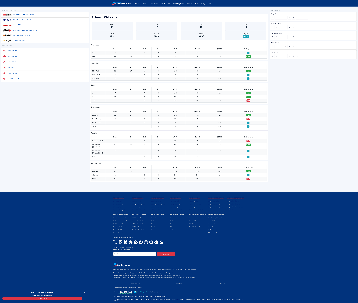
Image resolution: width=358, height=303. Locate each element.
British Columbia (174, 227)
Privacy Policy (179, 283)
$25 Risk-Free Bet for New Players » (24, 20)
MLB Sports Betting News (176, 204)
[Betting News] (119, 3)
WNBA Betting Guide (156, 207)
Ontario (172, 218)
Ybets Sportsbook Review (119, 224)
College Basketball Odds (233, 201)
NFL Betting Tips (117, 207)
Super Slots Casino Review (138, 229)
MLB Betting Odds (174, 201)
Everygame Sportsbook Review (120, 227)
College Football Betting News (215, 204)
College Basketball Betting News (234, 204)
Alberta (172, 224)
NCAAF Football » (13, 73)
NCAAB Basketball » (14, 79)
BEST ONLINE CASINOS (139, 215)
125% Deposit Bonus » (19, 40)
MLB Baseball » (12, 62)
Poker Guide (192, 224)
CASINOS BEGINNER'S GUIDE (197, 215)
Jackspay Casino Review (138, 221)
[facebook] (141, 242)
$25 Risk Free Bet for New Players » (24, 15)
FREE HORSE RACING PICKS (216, 215)
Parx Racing (274, 43)
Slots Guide (191, 218)
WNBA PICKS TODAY (157, 198)
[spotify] (136, 242)
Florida (153, 221)
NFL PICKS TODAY (118, 198)
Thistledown (275, 52)
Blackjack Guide (193, 221)
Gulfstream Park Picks (213, 232)
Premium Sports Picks (118, 229)
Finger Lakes (275, 14)
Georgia (153, 227)
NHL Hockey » (12, 67)
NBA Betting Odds (136, 201)
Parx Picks (210, 229)
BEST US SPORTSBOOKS (120, 215)
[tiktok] (130, 242)
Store (210, 4)
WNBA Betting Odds (156, 201)
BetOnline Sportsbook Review (120, 221)
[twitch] (120, 242)
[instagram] (146, 242)
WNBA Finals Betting (156, 210)
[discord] (156, 242)
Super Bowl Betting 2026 (119, 210)
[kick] (125, 242)
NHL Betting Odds (193, 201)
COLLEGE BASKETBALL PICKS (235, 198)
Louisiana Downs (276, 33)
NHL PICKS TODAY (194, 198)
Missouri (153, 229)
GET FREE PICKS (42, 298)
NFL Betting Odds (117, 201)
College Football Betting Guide (215, 207)
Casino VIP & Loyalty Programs (196, 227)
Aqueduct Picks (211, 221)
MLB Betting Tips (174, 207)
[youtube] (151, 242)
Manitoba (172, 229)
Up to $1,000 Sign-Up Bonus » (22, 35)
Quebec (172, 221)
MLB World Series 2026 (176, 210)
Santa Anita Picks (212, 224)
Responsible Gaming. (160, 296)
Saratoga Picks (211, 227)
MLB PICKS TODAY (175, 198)
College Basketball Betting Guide (235, 207)
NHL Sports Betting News (195, 204)
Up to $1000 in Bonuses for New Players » (26, 30)
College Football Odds (213, 201)
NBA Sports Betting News (138, 204)
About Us (222, 283)
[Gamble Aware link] (122, 292)
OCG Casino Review (137, 218)
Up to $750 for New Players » (22, 25)
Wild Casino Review (137, 227)
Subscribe (166, 254)
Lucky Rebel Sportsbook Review (121, 218)
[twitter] (115, 242)
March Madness (231, 210)
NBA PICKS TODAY (137, 198)
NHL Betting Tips (193, 207)
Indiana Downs (276, 23)
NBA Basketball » (13, 56)
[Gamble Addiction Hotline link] (146, 292)
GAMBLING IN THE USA (158, 215)
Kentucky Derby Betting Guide (215, 218)
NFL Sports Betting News (119, 204)
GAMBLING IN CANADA (177, 215)
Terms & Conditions (135, 283)
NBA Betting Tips (136, 207)
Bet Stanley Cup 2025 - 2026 (196, 210)
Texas (152, 224)
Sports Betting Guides (118, 232)
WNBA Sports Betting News (158, 204)
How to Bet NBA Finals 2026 (139, 210)
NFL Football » (12, 50)
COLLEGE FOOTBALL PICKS (216, 198)
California (153, 218)
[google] (161, 242)
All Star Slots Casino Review (139, 224)
